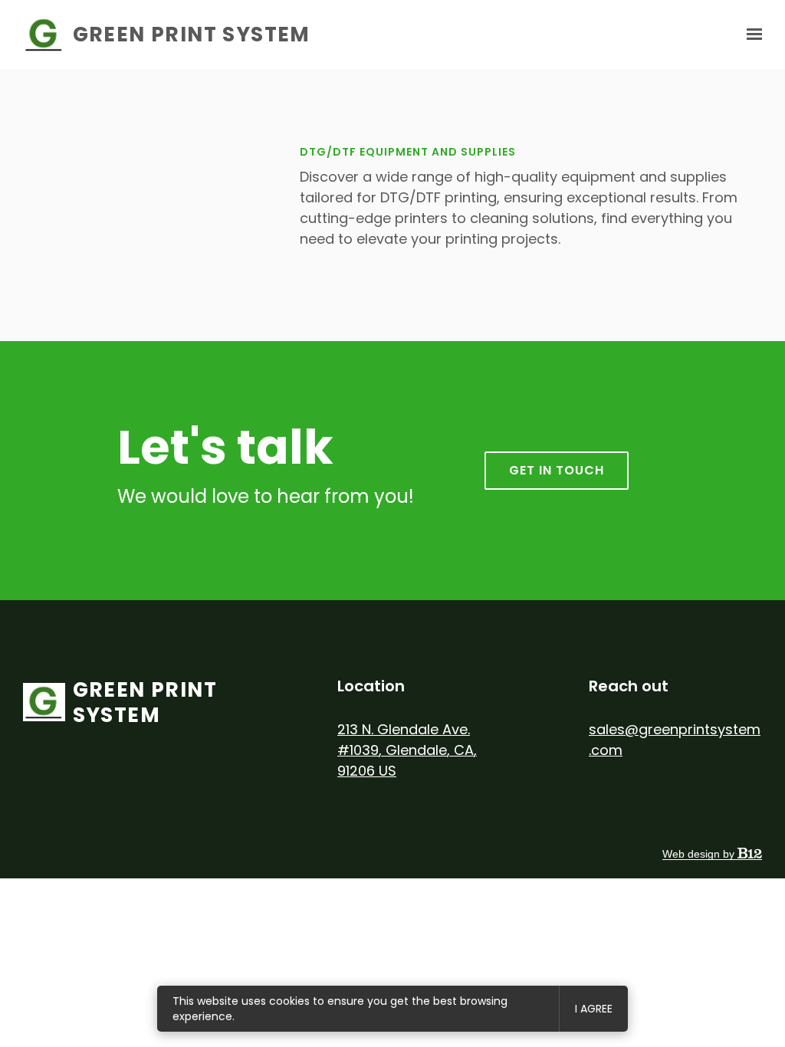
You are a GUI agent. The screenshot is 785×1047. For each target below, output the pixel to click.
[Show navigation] (750, 34)
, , (407, 750)
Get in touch (556, 470)
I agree (594, 1008)
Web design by (699, 854)
